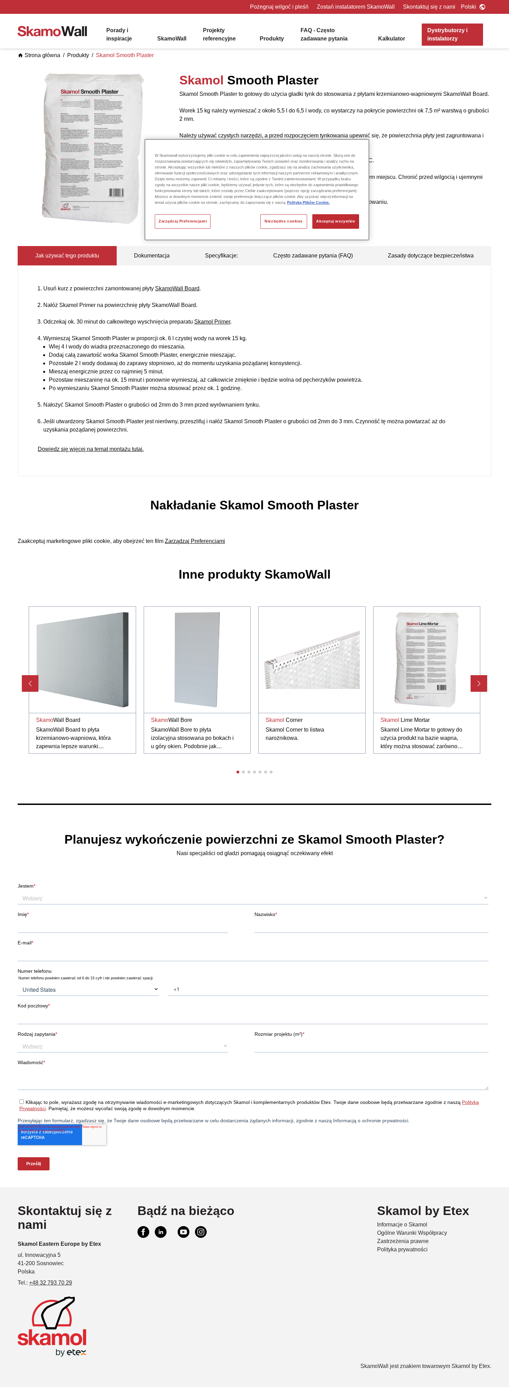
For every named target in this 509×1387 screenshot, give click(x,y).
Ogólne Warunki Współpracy (412, 1233)
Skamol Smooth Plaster (125, 55)
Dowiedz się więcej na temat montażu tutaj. (91, 449)
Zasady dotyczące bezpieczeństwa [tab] (431, 256)
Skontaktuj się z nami (429, 7)
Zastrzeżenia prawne (403, 1241)
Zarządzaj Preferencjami (183, 221)
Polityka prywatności (402, 1249)
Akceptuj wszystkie (335, 221)
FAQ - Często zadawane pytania (324, 34)
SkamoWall (171, 39)
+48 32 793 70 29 (50, 1283)
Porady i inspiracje (119, 34)
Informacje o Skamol (402, 1224)
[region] (256, 190)
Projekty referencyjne (219, 34)
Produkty (272, 39)
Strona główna (42, 55)
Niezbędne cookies (284, 221)
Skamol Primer (212, 322)
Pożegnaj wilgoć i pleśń (279, 7)
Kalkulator (391, 39)
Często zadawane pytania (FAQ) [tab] (313, 256)
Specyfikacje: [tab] (221, 256)
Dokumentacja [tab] (152, 256)
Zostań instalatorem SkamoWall (356, 7)
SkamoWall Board (177, 288)
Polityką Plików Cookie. (308, 202)
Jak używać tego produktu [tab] (67, 256)
